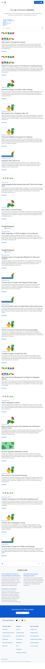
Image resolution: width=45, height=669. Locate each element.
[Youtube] (16, 620)
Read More (4, 51)
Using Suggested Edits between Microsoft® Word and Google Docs (22, 185)
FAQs (17, 646)
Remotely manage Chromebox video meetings (17, 89)
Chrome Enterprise (34, 636)
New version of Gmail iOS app (11, 210)
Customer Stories (20, 632)
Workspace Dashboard (7, 642)
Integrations (19, 649)
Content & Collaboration (9, 20)
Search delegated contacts (11, 403)
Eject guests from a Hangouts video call (15, 113)
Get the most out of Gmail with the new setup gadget (20, 330)
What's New (5, 646)
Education (5, 24)
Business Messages (34, 642)
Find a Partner (19, 639)
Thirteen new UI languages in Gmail (13, 523)
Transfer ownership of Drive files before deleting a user (20, 499)
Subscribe (39, 2)
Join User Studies (34, 646)
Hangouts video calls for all (11, 161)
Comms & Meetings (8, 19)
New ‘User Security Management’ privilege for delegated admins (20, 378)
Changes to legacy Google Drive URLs (14, 353)
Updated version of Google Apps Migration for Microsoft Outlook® (20, 258)
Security (18, 629)
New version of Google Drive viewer (13, 42)
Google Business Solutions (36, 639)
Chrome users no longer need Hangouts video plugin (19, 282)
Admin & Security (7, 23)
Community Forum (6, 636)
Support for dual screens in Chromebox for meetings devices (22, 66)
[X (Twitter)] (19, 620)
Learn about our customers (8, 589)
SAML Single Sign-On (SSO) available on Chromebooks (20, 233)
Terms (30, 661)
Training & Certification (21, 652)
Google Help (5, 639)
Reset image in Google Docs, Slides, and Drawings (18, 546)
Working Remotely (20, 636)
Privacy (27, 661)
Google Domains (34, 632)
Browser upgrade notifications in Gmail (15, 452)
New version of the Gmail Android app (14, 475)
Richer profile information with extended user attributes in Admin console (21, 427)
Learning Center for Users (8, 632)
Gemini (5, 22)
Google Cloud (33, 629)
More (4, 25)
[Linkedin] (22, 620)
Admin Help (4, 629)
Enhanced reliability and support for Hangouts (17, 137)
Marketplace (19, 642)
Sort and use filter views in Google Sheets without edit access (22, 306)
